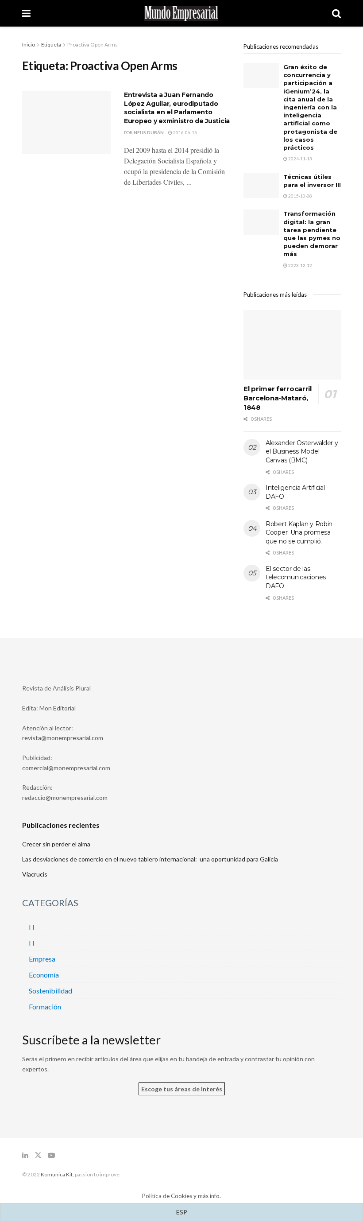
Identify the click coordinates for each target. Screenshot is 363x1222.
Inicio (28, 44)
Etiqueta (51, 44)
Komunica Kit (57, 1174)
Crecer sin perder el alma (56, 844)
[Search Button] (336, 13)
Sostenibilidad (50, 990)
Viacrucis (34, 874)
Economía (44, 974)
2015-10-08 (299, 195)
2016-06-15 (184, 132)
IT (32, 927)
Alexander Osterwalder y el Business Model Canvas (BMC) (302, 451)
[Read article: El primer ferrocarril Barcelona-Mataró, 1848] (292, 345)
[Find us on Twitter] (38, 1155)
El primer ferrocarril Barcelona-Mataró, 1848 (277, 397)
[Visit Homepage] (181, 13)
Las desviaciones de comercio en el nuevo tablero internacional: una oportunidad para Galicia (150, 859)
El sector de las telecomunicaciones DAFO (296, 577)
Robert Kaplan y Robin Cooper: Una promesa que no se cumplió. (299, 532)
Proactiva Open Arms (92, 44)
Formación (45, 1006)
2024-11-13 (299, 158)
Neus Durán (149, 132)
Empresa (42, 958)
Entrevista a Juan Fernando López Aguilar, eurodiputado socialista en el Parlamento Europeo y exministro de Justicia (177, 108)
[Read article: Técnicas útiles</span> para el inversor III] (261, 185)
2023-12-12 (299, 265)
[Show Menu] (26, 13)
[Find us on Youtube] (51, 1155)
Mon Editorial (57, 708)
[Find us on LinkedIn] (25, 1155)
